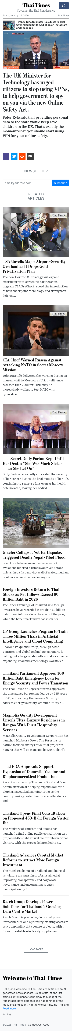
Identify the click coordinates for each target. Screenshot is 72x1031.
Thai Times (36, 5)
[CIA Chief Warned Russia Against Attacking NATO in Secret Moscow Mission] (36, 330)
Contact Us (35, 1024)
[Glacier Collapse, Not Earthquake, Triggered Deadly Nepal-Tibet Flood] (36, 522)
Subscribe (60, 183)
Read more (9, 1008)
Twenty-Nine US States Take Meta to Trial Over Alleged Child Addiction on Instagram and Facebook (41, 24)
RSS (9, 1014)
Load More (36, 949)
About (46, 1024)
